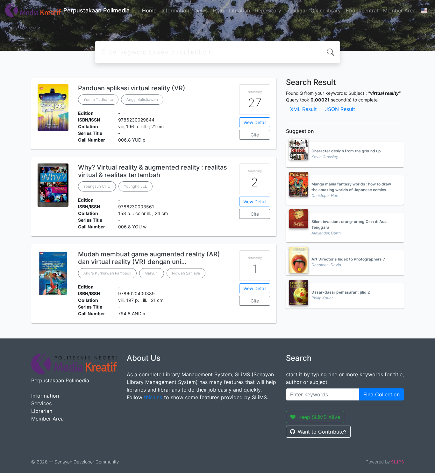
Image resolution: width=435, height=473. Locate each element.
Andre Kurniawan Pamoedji (107, 273)
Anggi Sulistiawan (142, 99)
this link (153, 397)
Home (149, 10)
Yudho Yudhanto (98, 99)
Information (175, 10)
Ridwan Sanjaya (186, 273)
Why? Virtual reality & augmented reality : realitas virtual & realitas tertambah (152, 171)
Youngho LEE (135, 186)
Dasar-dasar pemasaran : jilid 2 (340, 292)
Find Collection (381, 394)
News (201, 10)
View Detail (254, 122)
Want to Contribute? (322, 431)
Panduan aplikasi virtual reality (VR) (131, 88)
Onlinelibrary (325, 10)
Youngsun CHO (97, 186)
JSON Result (340, 109)
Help (218, 10)
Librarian (239, 10)
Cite (255, 134)
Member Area (399, 10)
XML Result (303, 109)
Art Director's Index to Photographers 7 (348, 259)
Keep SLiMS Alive (319, 417)
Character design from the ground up (346, 151)
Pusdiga (295, 10)
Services (41, 403)
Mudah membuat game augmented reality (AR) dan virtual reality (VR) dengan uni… (149, 258)
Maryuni (152, 273)
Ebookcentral (362, 10)
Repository (268, 10)
